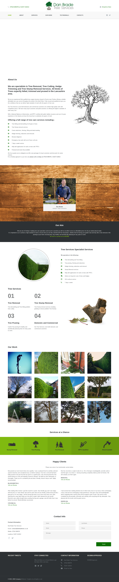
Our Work (48, 15)
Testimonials (64, 15)
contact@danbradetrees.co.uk (20, 528)
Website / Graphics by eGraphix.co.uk (32, 579)
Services (34, 15)
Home (10, 15)
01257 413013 (24, 7)
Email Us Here (106, 7)
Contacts (80, 15)
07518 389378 (14, 7)
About (21, 15)
